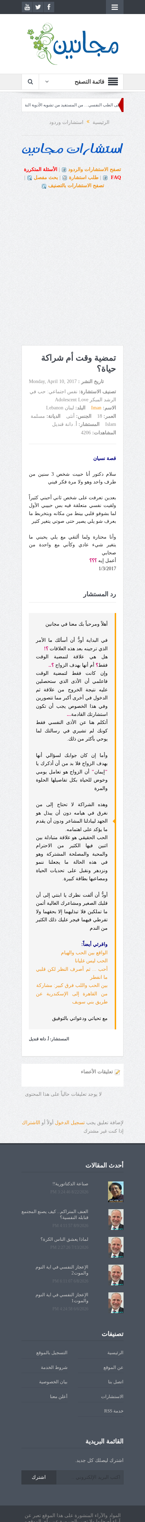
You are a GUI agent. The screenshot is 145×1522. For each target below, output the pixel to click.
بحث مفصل (46, 177)
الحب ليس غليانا (91, 960)
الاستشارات (112, 1396)
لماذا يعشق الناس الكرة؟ (64, 1239)
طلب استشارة (84, 177)
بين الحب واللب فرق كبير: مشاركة (72, 985)
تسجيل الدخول (70, 1122)
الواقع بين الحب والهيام (84, 952)
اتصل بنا (116, 1381)
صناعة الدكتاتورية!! (70, 1183)
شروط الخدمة (54, 1367)
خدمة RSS (114, 1411)
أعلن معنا (59, 1396)
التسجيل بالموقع (52, 1352)
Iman (96, 407)
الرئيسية (115, 1352)
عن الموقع (113, 1367)
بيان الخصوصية (53, 1381)
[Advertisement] (72, 269)
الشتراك (31, 1122)
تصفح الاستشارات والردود (94, 169)
